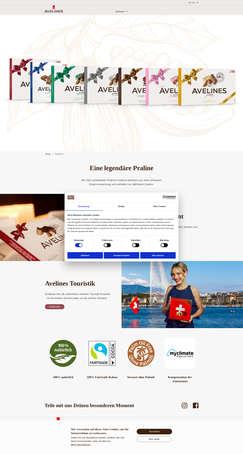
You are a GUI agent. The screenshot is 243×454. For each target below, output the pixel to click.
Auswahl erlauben (121, 255)
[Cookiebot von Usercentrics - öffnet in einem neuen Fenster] (165, 197)
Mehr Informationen (81, 444)
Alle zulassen (158, 255)
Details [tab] (121, 206)
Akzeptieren (154, 431)
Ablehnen (85, 255)
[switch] (107, 245)
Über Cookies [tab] (159, 206)
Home (48, 154)
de (193, 3)
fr (197, 3)
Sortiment (119, 12)
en (190, 3)
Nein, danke (154, 439)
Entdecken (54, 306)
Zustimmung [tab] (83, 206)
